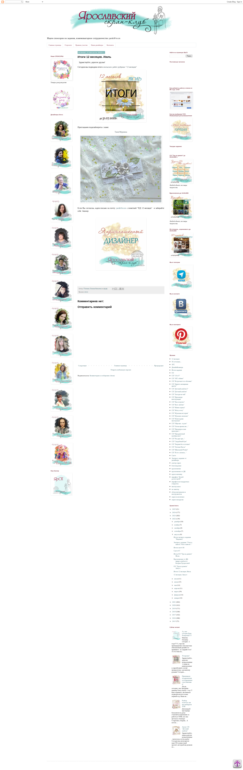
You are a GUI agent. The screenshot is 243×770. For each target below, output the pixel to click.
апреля (176, 588)
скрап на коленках (178, 497)
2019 (174, 608)
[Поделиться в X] (118, 289)
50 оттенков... (176, 362)
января (176, 598)
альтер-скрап (176, 463)
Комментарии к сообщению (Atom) (102, 375)
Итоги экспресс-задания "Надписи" (182, 538)
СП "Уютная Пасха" (179, 447)
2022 (174, 519)
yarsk (118, 208)
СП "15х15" (176, 375)
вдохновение (176, 468)
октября (177, 528)
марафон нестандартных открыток (180, 482)
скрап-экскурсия (177, 499)
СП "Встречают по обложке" (182, 381)
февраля (177, 595)
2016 (174, 618)
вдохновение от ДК (179, 471)
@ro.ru (123, 208)
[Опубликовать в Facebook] (120, 289)
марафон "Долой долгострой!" (177, 478)
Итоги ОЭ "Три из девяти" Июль (183, 555)
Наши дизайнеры (97, 45)
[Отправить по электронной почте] (113, 289)
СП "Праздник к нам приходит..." (179, 430)
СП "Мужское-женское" (180, 416)
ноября (177, 525)
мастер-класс (176, 486)
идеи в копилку (177, 474)
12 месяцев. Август (180, 574)
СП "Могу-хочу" (178, 410)
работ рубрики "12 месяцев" (120, 67)
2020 (174, 605)
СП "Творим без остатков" (181, 444)
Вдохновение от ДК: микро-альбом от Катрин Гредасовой (182, 561)
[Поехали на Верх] (237, 764)
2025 (174, 509)
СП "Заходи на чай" (179, 394)
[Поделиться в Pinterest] (123, 289)
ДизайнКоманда (177, 367)
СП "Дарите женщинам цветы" (180, 385)
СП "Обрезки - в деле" (179, 423)
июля (176, 579)
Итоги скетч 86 (179, 547)
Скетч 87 (177, 551)
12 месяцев (175, 359)
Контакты (110, 45)
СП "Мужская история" (180, 413)
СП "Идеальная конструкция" (177, 398)
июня (176, 582)
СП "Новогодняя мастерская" (177, 420)
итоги (86, 292)
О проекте (68, 45)
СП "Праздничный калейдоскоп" (178, 435)
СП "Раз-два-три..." (178, 438)
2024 (174, 512)
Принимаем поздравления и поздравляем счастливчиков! (187, 680)
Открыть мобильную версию (121, 370)
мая (175, 585)
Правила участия (81, 45)
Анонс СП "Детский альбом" (185, 729)
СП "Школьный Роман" (180, 450)
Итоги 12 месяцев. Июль (182, 571)
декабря (177, 521)
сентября (177, 531)
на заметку (175, 489)
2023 (174, 515)
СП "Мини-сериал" (178, 407)
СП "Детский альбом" (179, 391)
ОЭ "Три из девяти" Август (180, 567)
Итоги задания (177, 370)
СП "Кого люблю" (178, 405)
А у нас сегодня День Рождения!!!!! (187, 633)
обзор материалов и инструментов (179, 493)
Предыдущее (159, 365)
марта (176, 591)
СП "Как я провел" (178, 402)
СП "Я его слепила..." (179, 452)
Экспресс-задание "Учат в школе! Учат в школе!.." (183, 543)
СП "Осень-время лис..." (180, 426)
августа (177, 534)
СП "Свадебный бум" (179, 441)
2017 (174, 615)
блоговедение (176, 466)
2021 (174, 602)
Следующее (82, 365)
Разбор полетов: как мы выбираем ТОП (187, 703)
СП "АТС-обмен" (178, 378)
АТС (173, 364)
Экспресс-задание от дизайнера (179, 459)
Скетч (174, 455)
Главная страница (55, 45)
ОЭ (173, 373)
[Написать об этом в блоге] (115, 289)
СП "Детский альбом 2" (180, 389)
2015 (174, 621)
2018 (174, 611)
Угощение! (186, 656)
